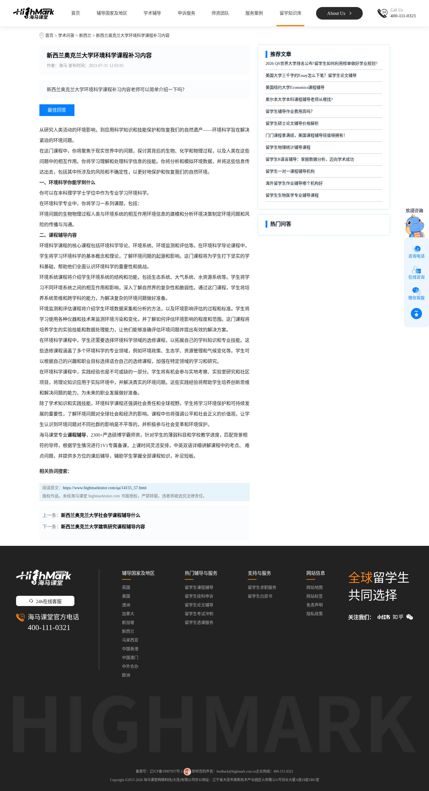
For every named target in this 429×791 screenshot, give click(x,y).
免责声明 (314, 605)
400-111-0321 (49, 627)
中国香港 (130, 649)
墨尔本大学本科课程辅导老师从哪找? (299, 99)
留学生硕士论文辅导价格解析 (292, 123)
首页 (75, 13)
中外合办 (130, 666)
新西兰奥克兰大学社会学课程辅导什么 (100, 515)
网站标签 (314, 596)
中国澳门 (130, 657)
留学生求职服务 (262, 587)
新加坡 (128, 622)
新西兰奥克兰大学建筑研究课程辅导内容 (103, 526)
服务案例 (254, 13)
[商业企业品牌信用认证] (187, 772)
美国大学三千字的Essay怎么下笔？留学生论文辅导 (311, 75)
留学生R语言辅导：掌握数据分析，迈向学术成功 (310, 159)
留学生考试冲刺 (199, 614)
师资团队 (220, 13)
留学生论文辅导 (199, 605)
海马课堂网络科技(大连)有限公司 (169, 780)
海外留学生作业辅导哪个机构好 (294, 183)
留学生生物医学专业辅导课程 (292, 195)
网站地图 (314, 587)
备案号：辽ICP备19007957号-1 (159, 771)
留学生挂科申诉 (199, 596)
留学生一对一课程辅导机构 (290, 171)
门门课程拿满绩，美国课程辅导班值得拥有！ (306, 135)
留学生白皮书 (260, 596)
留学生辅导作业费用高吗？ (290, 111)
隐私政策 (314, 614)
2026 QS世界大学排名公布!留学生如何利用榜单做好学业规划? (321, 63)
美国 (126, 596)
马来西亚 (130, 640)
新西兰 (86, 35)
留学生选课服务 (199, 622)
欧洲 (126, 675)
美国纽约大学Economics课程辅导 (295, 87)
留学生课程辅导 (199, 587)
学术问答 (66, 35)
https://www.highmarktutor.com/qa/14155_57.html (105, 488)
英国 (126, 587)
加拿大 (128, 614)
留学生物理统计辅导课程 (288, 147)
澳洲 (126, 605)
